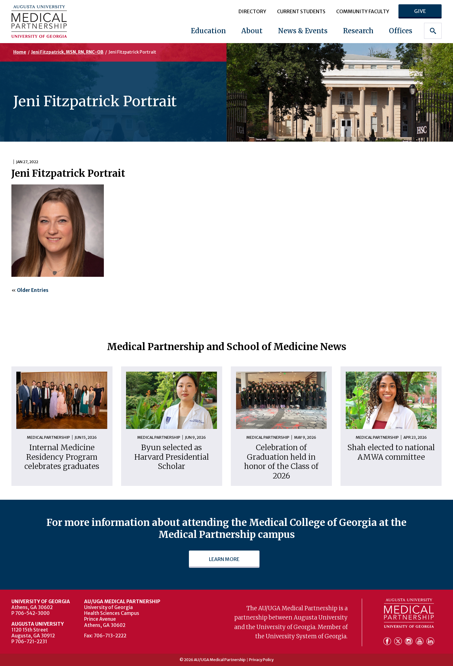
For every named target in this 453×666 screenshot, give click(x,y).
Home (19, 52)
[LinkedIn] (430, 642)
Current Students (301, 11)
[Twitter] (399, 642)
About (252, 30)
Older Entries (32, 290)
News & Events (303, 30)
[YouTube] (420, 642)
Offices (400, 30)
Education (208, 30)
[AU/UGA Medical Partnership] (49, 21)
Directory (252, 11)
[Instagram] (409, 642)
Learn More (224, 559)
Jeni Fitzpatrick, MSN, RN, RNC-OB (67, 52)
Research (358, 30)
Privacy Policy (261, 660)
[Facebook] (388, 642)
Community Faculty (362, 11)
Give (420, 11)
